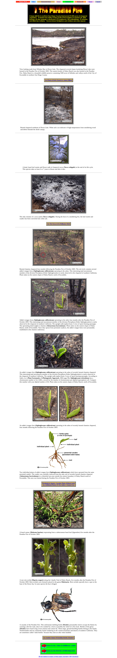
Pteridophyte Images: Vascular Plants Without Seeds (58, 483)
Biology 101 (80, 1)
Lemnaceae (68, 1)
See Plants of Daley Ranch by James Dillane (58, 80)
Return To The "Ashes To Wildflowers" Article (61, 645)
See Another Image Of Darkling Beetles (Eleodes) (58, 637)
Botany (90, 1)
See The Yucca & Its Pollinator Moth (58, 224)
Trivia (58, 1)
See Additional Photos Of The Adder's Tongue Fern (58, 485)
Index (33, 1)
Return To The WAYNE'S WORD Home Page (60, 650)
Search (98, 1)
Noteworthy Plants (46, 1)
